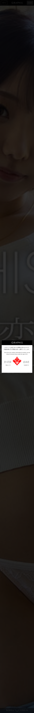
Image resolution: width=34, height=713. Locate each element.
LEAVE (26, 363)
